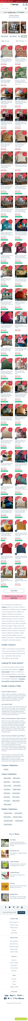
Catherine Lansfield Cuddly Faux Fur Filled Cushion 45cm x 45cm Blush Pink (7, 210)
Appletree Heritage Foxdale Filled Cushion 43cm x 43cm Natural (7, 488)
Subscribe (14, 970)
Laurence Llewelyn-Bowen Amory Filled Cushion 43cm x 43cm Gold (21, 534)
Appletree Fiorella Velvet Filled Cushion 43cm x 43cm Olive (6, 280)
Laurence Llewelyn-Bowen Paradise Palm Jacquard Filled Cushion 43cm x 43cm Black (21, 396)
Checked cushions (8, 813)
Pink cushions (7, 793)
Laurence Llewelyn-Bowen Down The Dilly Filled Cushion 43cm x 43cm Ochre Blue (7, 349)
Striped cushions (19, 821)
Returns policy (14, 927)
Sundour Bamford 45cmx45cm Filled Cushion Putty (21, 580)
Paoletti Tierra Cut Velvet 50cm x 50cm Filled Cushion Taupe (20, 145)
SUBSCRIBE (21, 912)
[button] (21, 41)
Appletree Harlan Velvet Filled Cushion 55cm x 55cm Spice (20, 303)
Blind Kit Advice (14, 944)
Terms (14, 981)
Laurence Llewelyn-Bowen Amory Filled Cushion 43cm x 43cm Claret (7, 557)
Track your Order (14, 925)
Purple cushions (16, 793)
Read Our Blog (14, 952)
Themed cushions (8, 824)
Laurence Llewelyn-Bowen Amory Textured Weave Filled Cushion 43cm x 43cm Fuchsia (7, 326)
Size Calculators (14, 941)
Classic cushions (18, 813)
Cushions (6, 769)
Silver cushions (16, 797)
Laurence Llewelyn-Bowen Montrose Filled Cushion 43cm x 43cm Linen (7, 442)
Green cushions (17, 785)
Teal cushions (7, 801)
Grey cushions (13, 36)
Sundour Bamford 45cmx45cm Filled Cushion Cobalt (21, 326)
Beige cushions (7, 778)
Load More (14, 591)
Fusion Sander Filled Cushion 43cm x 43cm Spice (20, 372)
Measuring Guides (14, 946)
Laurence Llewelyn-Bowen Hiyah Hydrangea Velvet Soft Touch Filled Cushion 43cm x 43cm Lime (7, 511)
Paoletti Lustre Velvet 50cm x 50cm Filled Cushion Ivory (21, 165)
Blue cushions (4, 36)
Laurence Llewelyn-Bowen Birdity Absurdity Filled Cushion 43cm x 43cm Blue (7, 234)
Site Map (14, 979)
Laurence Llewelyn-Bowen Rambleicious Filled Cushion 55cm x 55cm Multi (7, 257)
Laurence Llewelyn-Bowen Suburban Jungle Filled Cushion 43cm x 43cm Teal (7, 303)
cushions (4, 607)
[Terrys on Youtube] (22, 907)
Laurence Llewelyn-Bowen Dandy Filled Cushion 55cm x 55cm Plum (21, 465)
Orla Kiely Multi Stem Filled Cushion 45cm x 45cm (7, 464)
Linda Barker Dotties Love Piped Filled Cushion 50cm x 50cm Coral (21, 124)
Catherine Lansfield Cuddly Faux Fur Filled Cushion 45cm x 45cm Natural (7, 187)
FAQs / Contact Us (14, 922)
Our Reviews (14, 965)
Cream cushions (7, 785)
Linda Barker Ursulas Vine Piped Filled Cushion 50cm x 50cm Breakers (6, 102)
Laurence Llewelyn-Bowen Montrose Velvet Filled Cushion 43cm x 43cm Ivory (21, 511)
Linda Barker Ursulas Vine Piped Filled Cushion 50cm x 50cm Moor (6, 124)
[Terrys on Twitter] (10, 907)
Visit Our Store (14, 968)
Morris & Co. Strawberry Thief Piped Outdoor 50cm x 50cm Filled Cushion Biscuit (6, 60)
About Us (14, 960)
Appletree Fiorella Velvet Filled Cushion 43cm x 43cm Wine (20, 442)
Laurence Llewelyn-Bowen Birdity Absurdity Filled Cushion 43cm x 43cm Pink (21, 257)
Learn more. (13, 598)
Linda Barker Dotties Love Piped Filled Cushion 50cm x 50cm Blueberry (21, 102)
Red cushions (7, 797)
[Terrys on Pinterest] (14, 907)
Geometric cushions (17, 817)
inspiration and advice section (17, 676)
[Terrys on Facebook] (5, 907)
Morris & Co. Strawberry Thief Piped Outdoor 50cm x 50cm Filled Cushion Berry (21, 60)
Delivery (14, 930)
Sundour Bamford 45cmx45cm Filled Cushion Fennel (7, 580)
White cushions (16, 801)
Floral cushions (7, 817)
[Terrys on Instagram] (18, 907)
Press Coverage (14, 963)
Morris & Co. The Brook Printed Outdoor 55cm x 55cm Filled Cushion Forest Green (21, 81)
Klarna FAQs (14, 933)
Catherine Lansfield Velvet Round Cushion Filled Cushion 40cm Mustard (6, 534)
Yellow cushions (7, 804)
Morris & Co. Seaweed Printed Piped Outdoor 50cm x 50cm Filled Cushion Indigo (6, 81)
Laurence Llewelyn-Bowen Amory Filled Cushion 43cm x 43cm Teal (21, 557)
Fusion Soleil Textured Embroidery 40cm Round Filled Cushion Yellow (6, 395)
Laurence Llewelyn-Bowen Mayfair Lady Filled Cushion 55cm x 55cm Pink (21, 349)
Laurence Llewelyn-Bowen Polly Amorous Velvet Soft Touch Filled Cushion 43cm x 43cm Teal (21, 234)
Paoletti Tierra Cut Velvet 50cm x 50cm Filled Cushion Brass (6, 145)
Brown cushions (16, 782)
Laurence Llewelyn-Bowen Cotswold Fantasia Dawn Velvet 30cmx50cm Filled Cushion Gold (21, 280)
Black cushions (16, 778)
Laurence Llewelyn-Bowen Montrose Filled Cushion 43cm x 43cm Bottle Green (7, 372)
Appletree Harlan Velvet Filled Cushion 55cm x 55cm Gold (20, 419)
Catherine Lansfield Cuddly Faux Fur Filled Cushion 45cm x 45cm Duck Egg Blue (21, 211)
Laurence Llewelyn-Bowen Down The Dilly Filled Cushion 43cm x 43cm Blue (21, 488)
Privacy (14, 984)
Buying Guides (14, 949)
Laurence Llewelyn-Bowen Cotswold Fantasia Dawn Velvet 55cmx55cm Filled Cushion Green (7, 419)
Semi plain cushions (8, 821)
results (5, 41)
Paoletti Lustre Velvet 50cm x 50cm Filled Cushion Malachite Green (7, 166)
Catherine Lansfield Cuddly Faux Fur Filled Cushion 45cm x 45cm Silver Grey (21, 187)
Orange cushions (16, 789)
